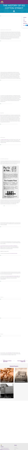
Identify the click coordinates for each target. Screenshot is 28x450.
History (24, 18)
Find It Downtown (16, 448)
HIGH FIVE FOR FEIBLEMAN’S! (20, 381)
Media (15, 449)
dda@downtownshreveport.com (5, 449)
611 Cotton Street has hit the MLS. (13, 253)
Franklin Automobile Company (5, 139)
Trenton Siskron (9, 352)
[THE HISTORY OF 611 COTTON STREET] (26, 25)
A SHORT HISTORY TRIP (5, 381)
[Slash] (14, 361)
